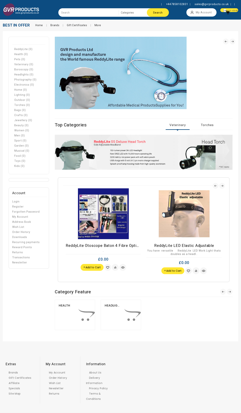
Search (158, 12)
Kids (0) (19, 165)
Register (18, 206)
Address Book (21, 221)
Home (39, 25)
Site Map (15, 394)
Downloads (19, 237)
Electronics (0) (24, 84)
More (98, 25)
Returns (17, 252)
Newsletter (19, 262)
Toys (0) (19, 160)
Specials (14, 388)
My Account (20, 216)
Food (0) (20, 155)
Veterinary (177, 125)
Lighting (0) (22, 94)
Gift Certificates (77, 25)
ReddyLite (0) (23, 49)
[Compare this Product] (115, 267)
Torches (207, 125)
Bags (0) (20, 110)
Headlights (114, 305)
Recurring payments (26, 242)
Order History (21, 232)
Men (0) (19, 135)
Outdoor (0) (22, 99)
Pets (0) (19, 59)
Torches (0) (22, 104)
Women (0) (21, 130)
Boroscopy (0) (23, 69)
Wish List (18, 226)
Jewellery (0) (23, 120)
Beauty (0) (21, 125)
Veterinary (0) (23, 64)
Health (64, 305)
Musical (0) (21, 150)
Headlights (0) (24, 74)
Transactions (21, 257)
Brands (54, 25)
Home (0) (20, 89)
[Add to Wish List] (107, 267)
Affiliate (14, 383)
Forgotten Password (26, 211)
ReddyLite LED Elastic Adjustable (184, 245)
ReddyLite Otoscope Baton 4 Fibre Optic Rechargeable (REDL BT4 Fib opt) (133, 245)
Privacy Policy (98, 388)
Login (16, 201)
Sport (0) (20, 140)
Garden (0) (21, 145)
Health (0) (21, 54)
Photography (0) (25, 79)
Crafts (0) (21, 115)
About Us (95, 372)
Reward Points (22, 247)
